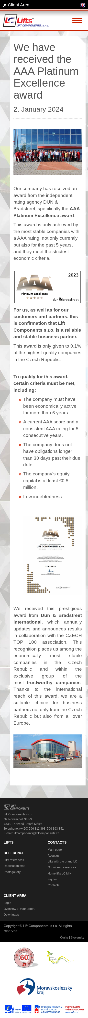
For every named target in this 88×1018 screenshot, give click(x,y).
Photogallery (12, 872)
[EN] (83, 6)
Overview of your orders (19, 909)
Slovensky (77, 937)
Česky (64, 937)
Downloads (11, 914)
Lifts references (14, 860)
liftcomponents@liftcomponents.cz (36, 833)
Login (7, 903)
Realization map (14, 866)
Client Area (18, 4)
